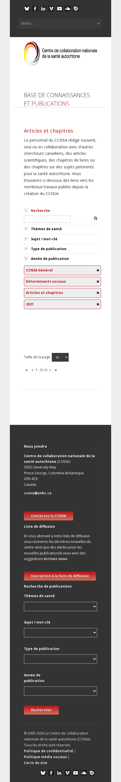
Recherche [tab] (40, 210)
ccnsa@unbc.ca (37, 493)
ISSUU (76, 9)
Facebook (35, 9)
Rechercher (41, 710)
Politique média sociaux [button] (45, 756)
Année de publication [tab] (50, 258)
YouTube (59, 9)
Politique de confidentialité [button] (49, 751)
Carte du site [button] (35, 762)
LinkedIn (43, 9)
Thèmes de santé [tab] (46, 228)
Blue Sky (27, 9)
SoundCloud (68, 9)
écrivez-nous (55, 558)
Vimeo (51, 9)
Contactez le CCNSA (48, 515)
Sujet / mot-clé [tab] (44, 239)
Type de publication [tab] (48, 248)
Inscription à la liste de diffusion (60, 576)
